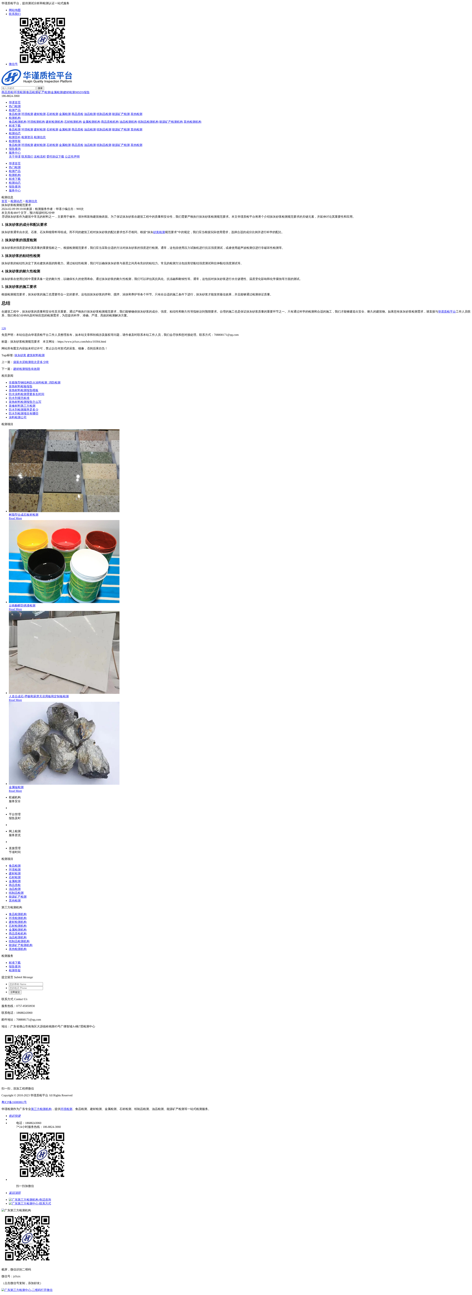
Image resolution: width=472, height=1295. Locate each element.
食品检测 (32, 92)
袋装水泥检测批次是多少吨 (31, 362)
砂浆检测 (159, 232)
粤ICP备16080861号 (14, 1102)
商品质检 (7, 92)
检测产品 (15, 110)
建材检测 (69, 92)
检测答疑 (15, 141)
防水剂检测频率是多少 (23, 409)
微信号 (13, 64)
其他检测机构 (192, 121)
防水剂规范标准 (19, 398)
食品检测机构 (18, 121)
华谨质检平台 (447, 311)
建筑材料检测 (36, 355)
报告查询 (15, 148)
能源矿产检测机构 (171, 121)
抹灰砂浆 (20, 355)
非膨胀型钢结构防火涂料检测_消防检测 (34, 382)
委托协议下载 (55, 156)
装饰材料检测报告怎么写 (25, 401)
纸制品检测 (104, 114)
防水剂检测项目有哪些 (23, 413)
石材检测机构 (73, 121)
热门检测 (15, 106)
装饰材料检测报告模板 (23, 390)
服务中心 (15, 152)
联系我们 (15, 13)
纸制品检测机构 (148, 121)
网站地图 (15, 10)
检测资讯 (27, 137)
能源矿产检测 (121, 114)
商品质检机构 (110, 121)
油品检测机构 (128, 121)
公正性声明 (72, 156)
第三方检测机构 (41, 1109)
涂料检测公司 (18, 417)
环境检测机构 (36, 121)
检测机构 (15, 117)
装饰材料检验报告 (20, 386)
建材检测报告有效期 (26, 368)
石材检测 (52, 114)
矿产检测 (44, 92)
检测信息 (40, 137)
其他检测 (136, 114)
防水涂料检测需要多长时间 (26, 394)
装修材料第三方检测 (22, 405)
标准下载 (15, 125)
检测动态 (15, 133)
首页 (4, 201)
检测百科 (15, 137)
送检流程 (40, 156)
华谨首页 (15, 102)
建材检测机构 (54, 121)
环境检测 (20, 92)
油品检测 (90, 114)
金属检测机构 (91, 121)
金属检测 (57, 92)
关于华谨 (15, 156)
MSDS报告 (83, 92)
